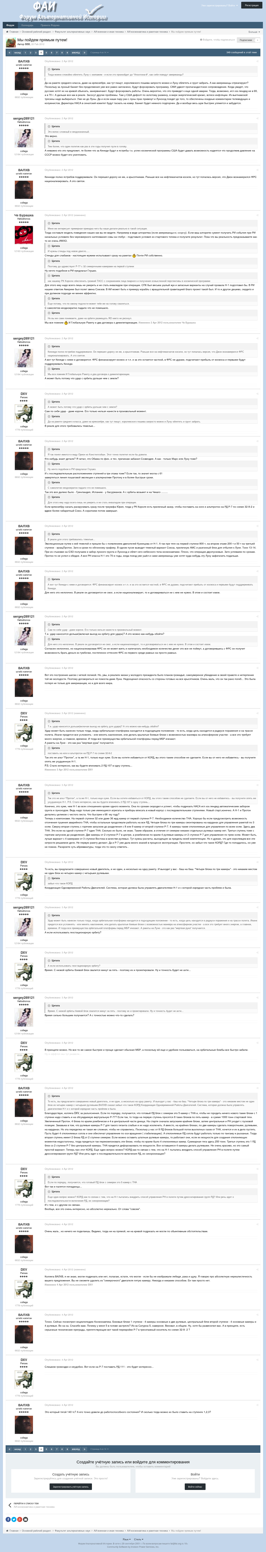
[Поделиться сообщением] (257, 61)
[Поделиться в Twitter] (13, 1519)
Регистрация (252, 5)
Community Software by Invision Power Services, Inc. (133, 1546)
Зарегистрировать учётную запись (70, 1486)
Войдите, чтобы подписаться (219, 39)
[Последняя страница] (84, 52)
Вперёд (76, 52)
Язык (126, 1539)
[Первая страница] (9, 52)
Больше (253, 31)
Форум (10, 25)
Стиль (138, 1539)
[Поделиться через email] (25, 1519)
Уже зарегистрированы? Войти (218, 5)
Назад (17, 52)
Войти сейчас (195, 1486)
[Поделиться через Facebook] (8, 1519)
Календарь (27, 25)
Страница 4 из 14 (98, 52)
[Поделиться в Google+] (19, 1519)
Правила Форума (50, 25)
